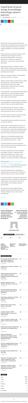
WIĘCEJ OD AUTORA (19, 234)
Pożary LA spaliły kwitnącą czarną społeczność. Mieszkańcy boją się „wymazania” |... (9, 345)
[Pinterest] (9, 21)
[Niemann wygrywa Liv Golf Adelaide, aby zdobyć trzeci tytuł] (23, 284)
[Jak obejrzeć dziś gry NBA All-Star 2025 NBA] (23, 353)
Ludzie (2, 381)
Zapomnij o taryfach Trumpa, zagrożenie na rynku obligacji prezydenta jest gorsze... (8, 367)
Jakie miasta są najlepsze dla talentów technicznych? (13, 245)
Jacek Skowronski (6, 17)
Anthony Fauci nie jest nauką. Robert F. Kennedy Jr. (8, 305)
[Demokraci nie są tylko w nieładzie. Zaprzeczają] (23, 268)
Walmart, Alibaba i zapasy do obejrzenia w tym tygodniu (23, 244)
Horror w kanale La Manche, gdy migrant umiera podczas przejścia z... (9, 321)
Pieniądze (3, 383)
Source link (3, 197)
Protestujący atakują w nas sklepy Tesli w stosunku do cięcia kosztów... (9, 298)
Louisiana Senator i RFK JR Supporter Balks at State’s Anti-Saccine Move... (9, 313)
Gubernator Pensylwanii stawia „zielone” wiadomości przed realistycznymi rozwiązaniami (9, 359)
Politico (2, 379)
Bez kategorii (3, 390)
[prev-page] (13, 251)
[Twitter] (5, 21)
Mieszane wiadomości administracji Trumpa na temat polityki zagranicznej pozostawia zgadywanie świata (5, 246)
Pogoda (2, 388)
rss (14, 399)
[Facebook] (2, 21)
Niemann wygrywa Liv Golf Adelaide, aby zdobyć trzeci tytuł (9, 283)
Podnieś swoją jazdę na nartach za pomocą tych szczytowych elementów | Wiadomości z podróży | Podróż (21, 214)
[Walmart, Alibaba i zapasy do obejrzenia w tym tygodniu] (23, 240)
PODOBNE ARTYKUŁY (9, 234)
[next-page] (15, 251)
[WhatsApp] (12, 21)
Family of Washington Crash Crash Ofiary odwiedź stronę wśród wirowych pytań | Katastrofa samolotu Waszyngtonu (7, 214)
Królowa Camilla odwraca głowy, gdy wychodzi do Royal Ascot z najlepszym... (9, 291)
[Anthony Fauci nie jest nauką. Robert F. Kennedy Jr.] (23, 307)
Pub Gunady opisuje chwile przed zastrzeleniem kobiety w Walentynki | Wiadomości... (9, 260)
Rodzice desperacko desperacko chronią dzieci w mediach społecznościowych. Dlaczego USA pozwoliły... (9, 275)
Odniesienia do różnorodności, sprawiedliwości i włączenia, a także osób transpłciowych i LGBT (12, 163)
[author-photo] (14, 225)
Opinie (2, 386)
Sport (2, 377)
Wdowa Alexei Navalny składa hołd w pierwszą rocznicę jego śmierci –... (10, 328)
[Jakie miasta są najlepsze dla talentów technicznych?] (14, 240)
